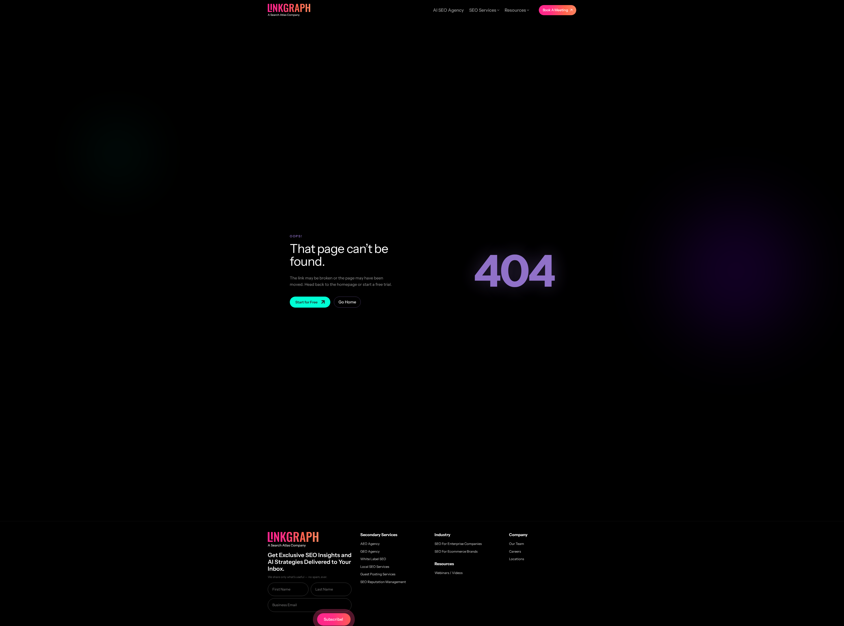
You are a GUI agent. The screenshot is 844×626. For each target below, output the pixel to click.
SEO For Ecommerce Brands (456, 551)
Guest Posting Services (377, 574)
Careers (515, 551)
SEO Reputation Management (383, 582)
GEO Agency (370, 551)
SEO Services (482, 10)
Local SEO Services (374, 567)
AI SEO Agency (448, 10)
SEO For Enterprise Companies (458, 544)
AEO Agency (370, 544)
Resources (515, 10)
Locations (516, 559)
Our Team (516, 544)
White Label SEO (373, 559)
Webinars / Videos (449, 573)
